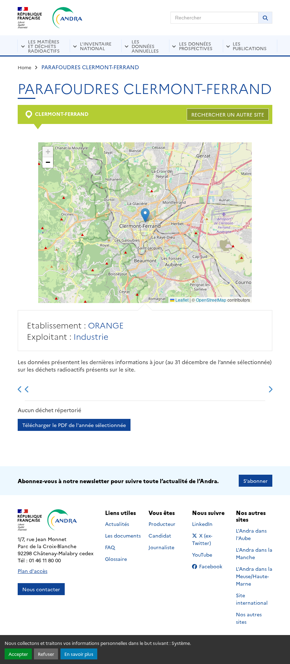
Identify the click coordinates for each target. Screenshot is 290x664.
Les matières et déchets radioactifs (44, 46)
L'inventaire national (95, 45)
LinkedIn (210, 523)
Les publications (250, 45)
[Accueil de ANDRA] (67, 17)
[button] (145, 215)
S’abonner (255, 480)
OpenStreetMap (211, 300)
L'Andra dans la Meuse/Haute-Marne (254, 576)
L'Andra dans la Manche (254, 553)
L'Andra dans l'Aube (251, 534)
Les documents (123, 535)
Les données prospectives (196, 45)
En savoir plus (78, 654)
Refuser (46, 654)
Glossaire (116, 558)
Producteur (162, 523)
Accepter (18, 654)
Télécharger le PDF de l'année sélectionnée (74, 424)
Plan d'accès (32, 570)
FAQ (110, 547)
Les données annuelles (145, 46)
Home (24, 67)
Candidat (160, 535)
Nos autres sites (249, 618)
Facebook (212, 566)
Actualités (117, 523)
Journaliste (161, 547)
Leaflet (181, 300)
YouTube (210, 554)
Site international (252, 599)
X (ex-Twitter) (210, 539)
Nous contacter (41, 589)
